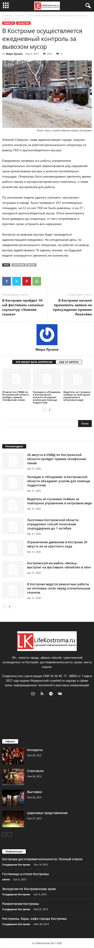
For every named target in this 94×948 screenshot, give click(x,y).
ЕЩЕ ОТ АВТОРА (69, 362)
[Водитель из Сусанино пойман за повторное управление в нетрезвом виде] (77, 379)
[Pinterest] (26, 281)
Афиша (10, 741)
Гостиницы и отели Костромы (25, 874)
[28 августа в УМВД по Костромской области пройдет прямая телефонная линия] (16, 379)
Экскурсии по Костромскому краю (29, 889)
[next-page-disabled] (9, 834)
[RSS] (42, 694)
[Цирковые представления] (13, 819)
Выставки (34, 792)
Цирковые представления (47, 813)
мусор (31, 265)
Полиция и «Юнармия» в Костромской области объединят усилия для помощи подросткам (47, 397)
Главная (6, 15)
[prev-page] (44, 410)
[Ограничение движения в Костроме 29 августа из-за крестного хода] (13, 548)
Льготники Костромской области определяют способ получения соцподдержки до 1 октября (52, 524)
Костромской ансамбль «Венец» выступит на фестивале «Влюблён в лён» (59, 565)
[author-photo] (47, 334)
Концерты (35, 750)
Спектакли (35, 771)
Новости (19, 15)
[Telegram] (51, 694)
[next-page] (49, 410)
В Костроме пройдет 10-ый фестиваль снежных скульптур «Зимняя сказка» (23, 307)
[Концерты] (13, 756)
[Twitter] (16, 281)
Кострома (18, 265)
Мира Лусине (14, 53)
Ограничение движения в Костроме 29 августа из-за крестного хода (57, 544)
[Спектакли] (13, 777)
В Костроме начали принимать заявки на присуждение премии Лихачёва (72, 307)
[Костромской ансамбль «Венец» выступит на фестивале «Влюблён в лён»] (13, 569)
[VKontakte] (60, 694)
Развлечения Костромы (20, 904)
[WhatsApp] (36, 281)
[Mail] (34, 694)
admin (6, 879)
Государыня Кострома (16, 864)
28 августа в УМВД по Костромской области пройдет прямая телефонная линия (15, 395)
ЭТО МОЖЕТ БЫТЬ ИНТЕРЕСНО (34, 362)
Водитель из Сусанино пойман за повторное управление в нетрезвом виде (77, 395)
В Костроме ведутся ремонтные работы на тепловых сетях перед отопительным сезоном (58, 588)
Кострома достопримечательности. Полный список (42, 859)
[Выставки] (13, 798)
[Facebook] (6, 281)
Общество (23, 23)
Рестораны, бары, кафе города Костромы (34, 918)
